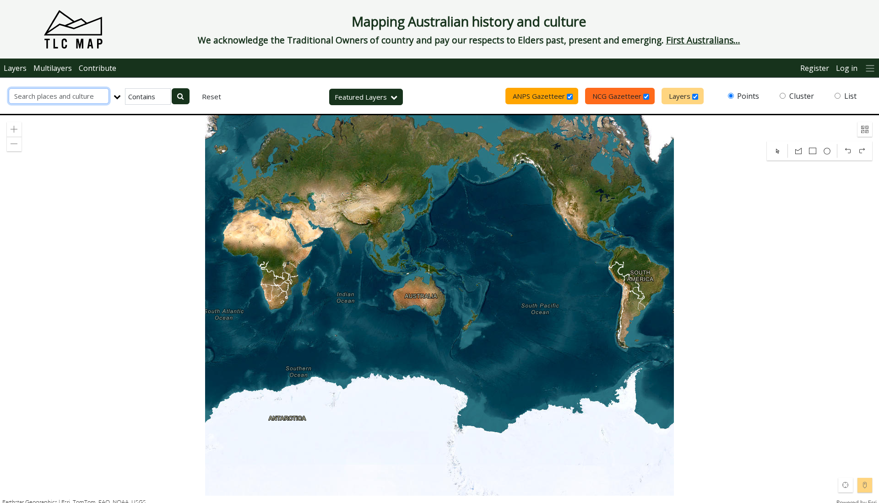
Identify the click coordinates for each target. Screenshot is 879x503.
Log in (846, 68)
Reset (211, 96)
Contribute (97, 68)
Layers (15, 68)
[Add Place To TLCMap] (864, 485)
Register (814, 68)
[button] (14, 129)
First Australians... (703, 40)
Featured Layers (361, 97)
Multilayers (52, 68)
